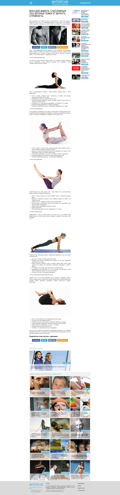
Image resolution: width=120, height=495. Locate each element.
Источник (31, 343)
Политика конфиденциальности (54, 490)
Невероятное (81, 488)
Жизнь (79, 485)
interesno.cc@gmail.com (36, 492)
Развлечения (81, 483)
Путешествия (81, 490)
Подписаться (85, 3)
